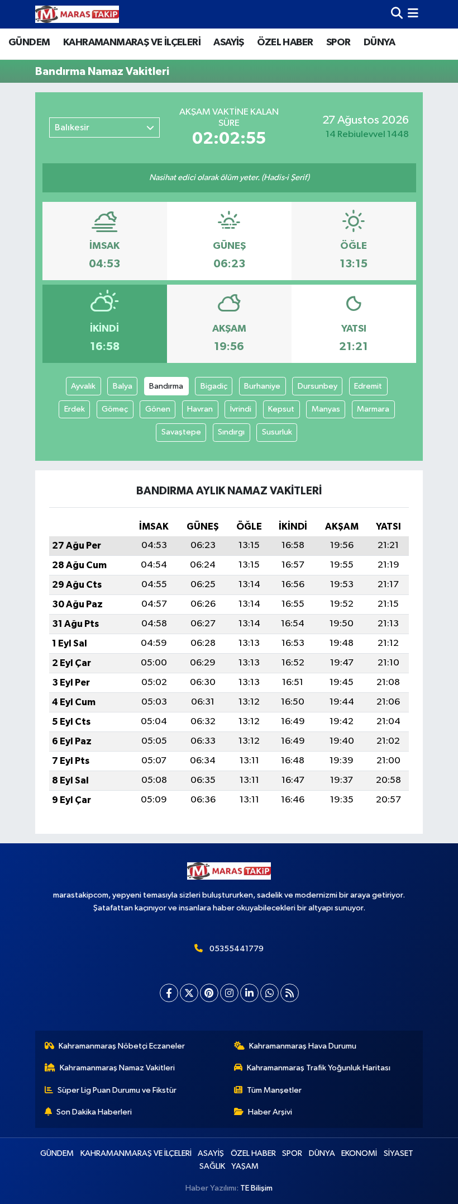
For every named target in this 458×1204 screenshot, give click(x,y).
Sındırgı (231, 432)
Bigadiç (214, 386)
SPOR (338, 42)
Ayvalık (83, 386)
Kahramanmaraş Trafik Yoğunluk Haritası (318, 1068)
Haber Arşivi (270, 1112)
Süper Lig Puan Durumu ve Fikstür (117, 1090)
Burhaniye (262, 386)
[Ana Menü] (413, 14)
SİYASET (398, 1153)
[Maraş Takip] (77, 14)
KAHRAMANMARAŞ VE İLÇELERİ (132, 42)
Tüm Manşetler (274, 1090)
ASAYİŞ (228, 42)
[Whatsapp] (269, 993)
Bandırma (166, 386)
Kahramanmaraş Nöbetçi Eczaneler (122, 1046)
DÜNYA (379, 42)
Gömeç (115, 409)
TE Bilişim (256, 1188)
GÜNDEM (29, 42)
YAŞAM (245, 1166)
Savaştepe (181, 432)
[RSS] (289, 993)
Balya (122, 386)
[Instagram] (229, 993)
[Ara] (397, 14)
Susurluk (277, 432)
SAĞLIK (212, 1166)
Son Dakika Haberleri (94, 1112)
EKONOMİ (359, 1153)
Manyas (326, 409)
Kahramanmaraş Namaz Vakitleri (117, 1068)
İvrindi (240, 409)
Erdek (74, 409)
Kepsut (281, 409)
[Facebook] (169, 993)
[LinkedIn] (249, 993)
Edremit (368, 386)
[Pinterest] (209, 993)
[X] (189, 993)
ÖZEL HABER (285, 42)
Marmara (373, 409)
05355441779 (236, 949)
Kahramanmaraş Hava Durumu (302, 1046)
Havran (200, 409)
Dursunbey (317, 386)
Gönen (157, 409)
